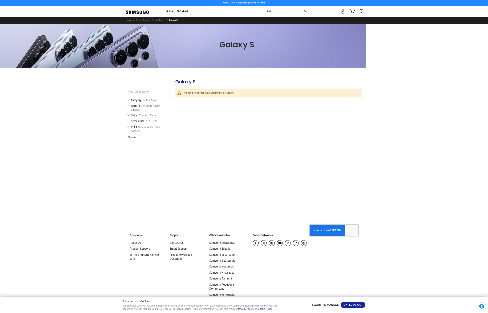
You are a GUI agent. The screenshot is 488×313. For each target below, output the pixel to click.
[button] (274, 11)
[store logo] (137, 9)
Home (129, 20)
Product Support (140, 249)
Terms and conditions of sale (145, 257)
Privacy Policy (245, 309)
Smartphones (158, 20)
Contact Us (177, 243)
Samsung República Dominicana (221, 287)
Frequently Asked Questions (181, 257)
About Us (135, 243)
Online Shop (142, 20)
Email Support (178, 249)
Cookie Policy (265, 309)
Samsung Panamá (220, 279)
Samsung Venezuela (222, 295)
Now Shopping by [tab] (138, 92)
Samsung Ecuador (220, 249)
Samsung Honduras (221, 267)
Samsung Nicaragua (221, 273)
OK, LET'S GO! (353, 304)
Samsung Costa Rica (222, 243)
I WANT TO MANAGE (325, 304)
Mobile (169, 12)
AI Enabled (182, 12)
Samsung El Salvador (222, 255)
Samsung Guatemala (222, 261)
